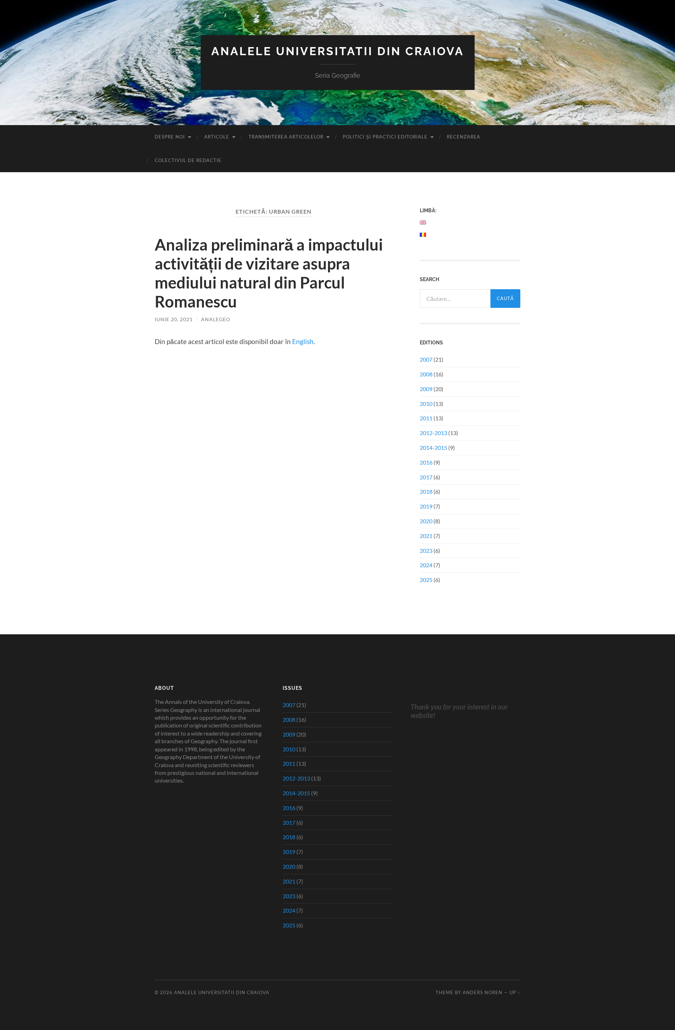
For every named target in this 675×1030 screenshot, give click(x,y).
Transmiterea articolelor (286, 137)
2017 (426, 477)
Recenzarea (463, 137)
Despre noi (170, 137)
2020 (426, 521)
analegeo (215, 319)
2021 (426, 535)
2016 (426, 462)
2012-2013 (433, 432)
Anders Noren (482, 992)
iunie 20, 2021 (174, 319)
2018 (426, 491)
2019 (426, 506)
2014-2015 (433, 447)
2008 (426, 374)
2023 (426, 550)
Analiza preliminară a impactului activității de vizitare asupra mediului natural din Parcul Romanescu (269, 273)
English (303, 341)
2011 (426, 418)
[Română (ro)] (423, 235)
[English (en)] (423, 222)
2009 (426, 389)
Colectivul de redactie (188, 160)
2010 (426, 403)
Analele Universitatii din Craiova (337, 51)
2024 (426, 565)
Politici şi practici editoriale (385, 137)
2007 (426, 359)
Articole (216, 137)
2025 (426, 579)
